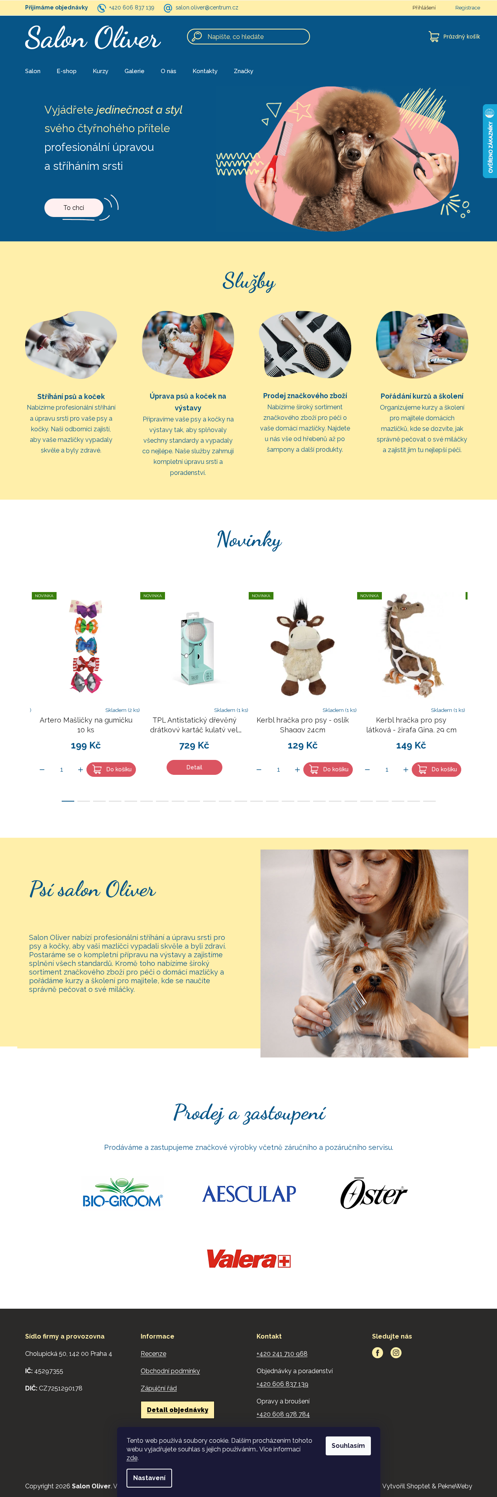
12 (256, 801)
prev (23, 694)
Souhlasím (348, 1445)
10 (225, 801)
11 (241, 801)
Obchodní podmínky (170, 1371)
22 (413, 801)
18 (351, 801)
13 (272, 801)
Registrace (467, 8)
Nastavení (149, 1478)
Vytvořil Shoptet (406, 1486)
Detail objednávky (177, 1410)
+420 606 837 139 (131, 7)
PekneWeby (455, 1486)
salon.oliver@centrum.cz (207, 7)
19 (366, 801)
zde (132, 1458)
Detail (194, 767)
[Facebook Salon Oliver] (377, 1352)
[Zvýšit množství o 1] (80, 770)
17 (335, 801)
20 (382, 801)
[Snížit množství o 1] (42, 770)
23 (429, 801)
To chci (73, 207)
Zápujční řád (159, 1388)
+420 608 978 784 (283, 1414)
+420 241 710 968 (282, 1353)
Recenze (153, 1353)
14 (288, 801)
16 (319, 801)
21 (398, 801)
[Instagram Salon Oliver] (396, 1352)
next (474, 694)
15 (303, 801)
